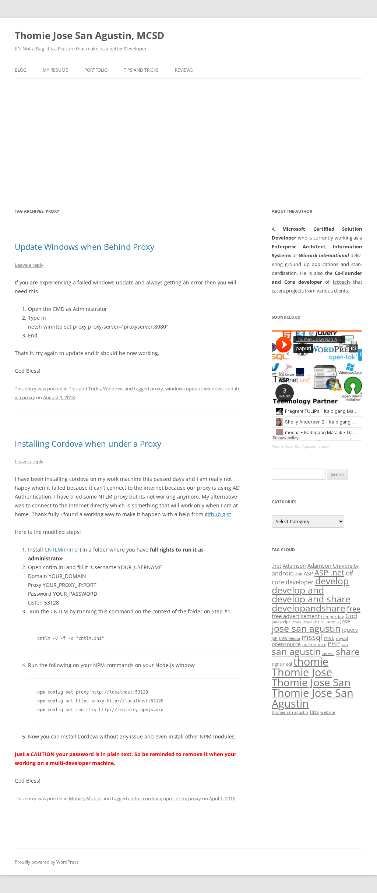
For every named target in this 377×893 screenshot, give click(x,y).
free (353, 608)
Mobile (76, 798)
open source (314, 644)
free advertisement (296, 616)
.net (276, 565)
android (283, 573)
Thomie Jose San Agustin (293, 446)
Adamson (294, 565)
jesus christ (313, 621)
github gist (218, 514)
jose (345, 621)
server (328, 653)
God (351, 616)
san (344, 644)
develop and (298, 590)
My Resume (55, 70)
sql (289, 664)
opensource (286, 644)
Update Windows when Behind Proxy (84, 246)
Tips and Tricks (141, 70)
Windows (113, 388)
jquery (350, 629)
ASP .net (329, 572)
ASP (308, 573)
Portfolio (96, 70)
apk (298, 574)
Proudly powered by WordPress (47, 862)
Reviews (184, 70)
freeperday (332, 616)
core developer (293, 582)
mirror (72, 549)
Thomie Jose (302, 672)
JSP (275, 638)
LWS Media (289, 638)
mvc (329, 637)
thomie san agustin (290, 712)
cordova (152, 798)
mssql (312, 637)
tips (314, 711)
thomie (310, 662)
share (348, 651)
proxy (156, 388)
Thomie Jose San (311, 682)
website (327, 712)
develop (332, 581)
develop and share (311, 599)
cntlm (134, 798)
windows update (183, 388)
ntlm (181, 798)
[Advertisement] (188, 133)
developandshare (308, 608)
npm (168, 798)
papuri (323, 446)
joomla (332, 621)
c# (349, 573)
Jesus (296, 621)
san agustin (296, 651)
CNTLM (53, 549)
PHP (334, 643)
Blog (21, 70)
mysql (342, 638)
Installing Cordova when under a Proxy (88, 443)
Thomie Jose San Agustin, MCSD (89, 35)
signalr (278, 664)
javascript (281, 621)
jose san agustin (306, 628)
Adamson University (333, 565)
